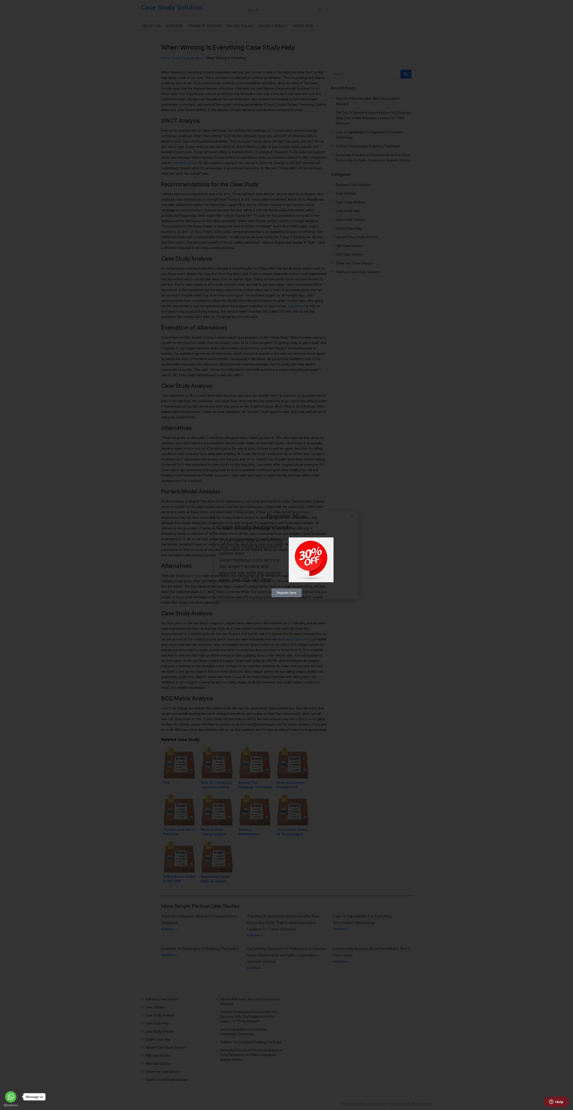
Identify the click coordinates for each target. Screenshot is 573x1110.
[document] (286, 555)
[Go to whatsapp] (10, 1096)
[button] (352, 516)
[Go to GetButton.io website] (11, 1105)
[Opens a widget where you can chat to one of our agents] (556, 1102)
